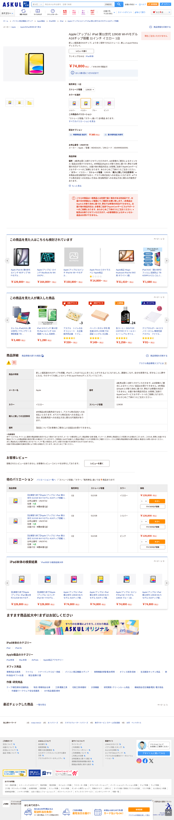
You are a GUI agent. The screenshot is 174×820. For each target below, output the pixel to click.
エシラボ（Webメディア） (114, 753)
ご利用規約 (76, 747)
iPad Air (18, 648)
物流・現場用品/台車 (42, 687)
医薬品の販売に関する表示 (81, 765)
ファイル (29, 672)
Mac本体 (23, 660)
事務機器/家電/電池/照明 (104, 672)
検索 (119, 4)
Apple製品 (41, 21)
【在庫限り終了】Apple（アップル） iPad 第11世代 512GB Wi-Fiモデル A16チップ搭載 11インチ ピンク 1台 (46, 537)
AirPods (35, 660)
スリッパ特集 (53, 788)
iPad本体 (52, 21)
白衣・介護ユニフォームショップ (43, 792)
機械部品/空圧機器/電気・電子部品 (149, 687)
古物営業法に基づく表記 (81, 759)
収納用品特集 (10, 792)
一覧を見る (41, 705)
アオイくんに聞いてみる (154, 753)
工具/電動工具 (61, 687)
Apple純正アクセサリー (53, 660)
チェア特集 (144, 785)
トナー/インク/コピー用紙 (49, 672)
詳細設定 (108, 4)
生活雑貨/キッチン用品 (150, 672)
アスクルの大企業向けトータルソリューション (119, 757)
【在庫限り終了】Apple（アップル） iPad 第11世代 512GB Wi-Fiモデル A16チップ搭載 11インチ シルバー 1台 (46, 517)
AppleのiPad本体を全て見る (30, 27)
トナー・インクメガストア (28, 785)
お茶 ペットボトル (134, 723)
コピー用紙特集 (10, 785)
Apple (13, 27)
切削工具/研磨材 (79, 687)
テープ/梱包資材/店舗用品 (18, 687)
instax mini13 (36, 723)
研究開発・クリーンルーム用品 (117, 687)
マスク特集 (146, 788)
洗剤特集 (42, 788)
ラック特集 (155, 785)
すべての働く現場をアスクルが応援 (127, 788)
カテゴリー (6, 13)
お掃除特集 (33, 788)
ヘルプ (143, 4)
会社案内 (41, 744)
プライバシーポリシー (80, 750)
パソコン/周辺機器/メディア (22, 21)
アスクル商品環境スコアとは (151, 363)
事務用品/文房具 (13, 672)
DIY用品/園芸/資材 (52, 691)
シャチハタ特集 (23, 792)
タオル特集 (65, 788)
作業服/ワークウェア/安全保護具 (25, 691)
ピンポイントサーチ (102, 792)
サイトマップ (76, 744)
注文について (8, 744)
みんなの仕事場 (110, 750)
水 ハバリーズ (53, 723)
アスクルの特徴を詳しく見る (139, 815)
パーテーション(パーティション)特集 (123, 785)
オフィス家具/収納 (128, 672)
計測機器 (95, 687)
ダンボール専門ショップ (81, 788)
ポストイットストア (65, 792)
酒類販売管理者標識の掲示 (81, 762)
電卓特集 (43, 785)
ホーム (5, 21)
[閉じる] (153, 801)
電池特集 (52, 785)
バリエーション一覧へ (46, 480)
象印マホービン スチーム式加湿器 (107, 723)
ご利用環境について (79, 753)
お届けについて (8, 747)
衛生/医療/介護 (34, 675)
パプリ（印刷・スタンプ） (113, 747)
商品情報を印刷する (162, 27)
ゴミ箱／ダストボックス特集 (15, 788)
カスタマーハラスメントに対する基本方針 (52, 754)
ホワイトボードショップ (99, 785)
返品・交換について (10, 753)
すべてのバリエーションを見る (82, 121)
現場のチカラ (97, 788)
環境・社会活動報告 (45, 750)
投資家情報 (42, 747)
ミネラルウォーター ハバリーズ (76, 723)
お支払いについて (9, 750)
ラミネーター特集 (80, 785)
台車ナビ (108, 788)
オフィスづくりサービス (84, 792)
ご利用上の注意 (77, 756)
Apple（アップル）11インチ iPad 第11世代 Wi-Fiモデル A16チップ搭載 (93, 21)
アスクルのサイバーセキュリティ (50, 758)
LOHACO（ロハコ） (112, 744)
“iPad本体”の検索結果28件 (52, 562)
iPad (61, 21)
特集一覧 (116, 792)
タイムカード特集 (65, 785)
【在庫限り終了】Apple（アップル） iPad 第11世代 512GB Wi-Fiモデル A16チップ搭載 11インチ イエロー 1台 (46, 496)
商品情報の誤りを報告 (31, 356)
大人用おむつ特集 (159, 788)
